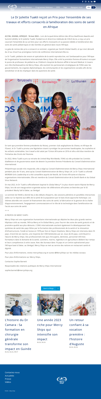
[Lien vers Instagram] (85, 1)
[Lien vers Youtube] (94, 1)
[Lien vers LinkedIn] (91, 1)
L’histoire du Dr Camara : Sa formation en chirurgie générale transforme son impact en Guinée (18, 334)
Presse (8, 379)
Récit (16, 352)
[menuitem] (26, 7)
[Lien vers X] (88, 1)
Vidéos (8, 382)
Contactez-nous (12, 372)
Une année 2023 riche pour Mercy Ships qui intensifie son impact (50, 329)
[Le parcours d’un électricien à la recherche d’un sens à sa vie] (99, 199)
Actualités (9, 375)
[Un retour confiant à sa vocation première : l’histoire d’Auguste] (82, 304)
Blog (7, 352)
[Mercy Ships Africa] (12, 7)
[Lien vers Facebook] (82, 1)
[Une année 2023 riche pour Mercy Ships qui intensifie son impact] (50, 304)
